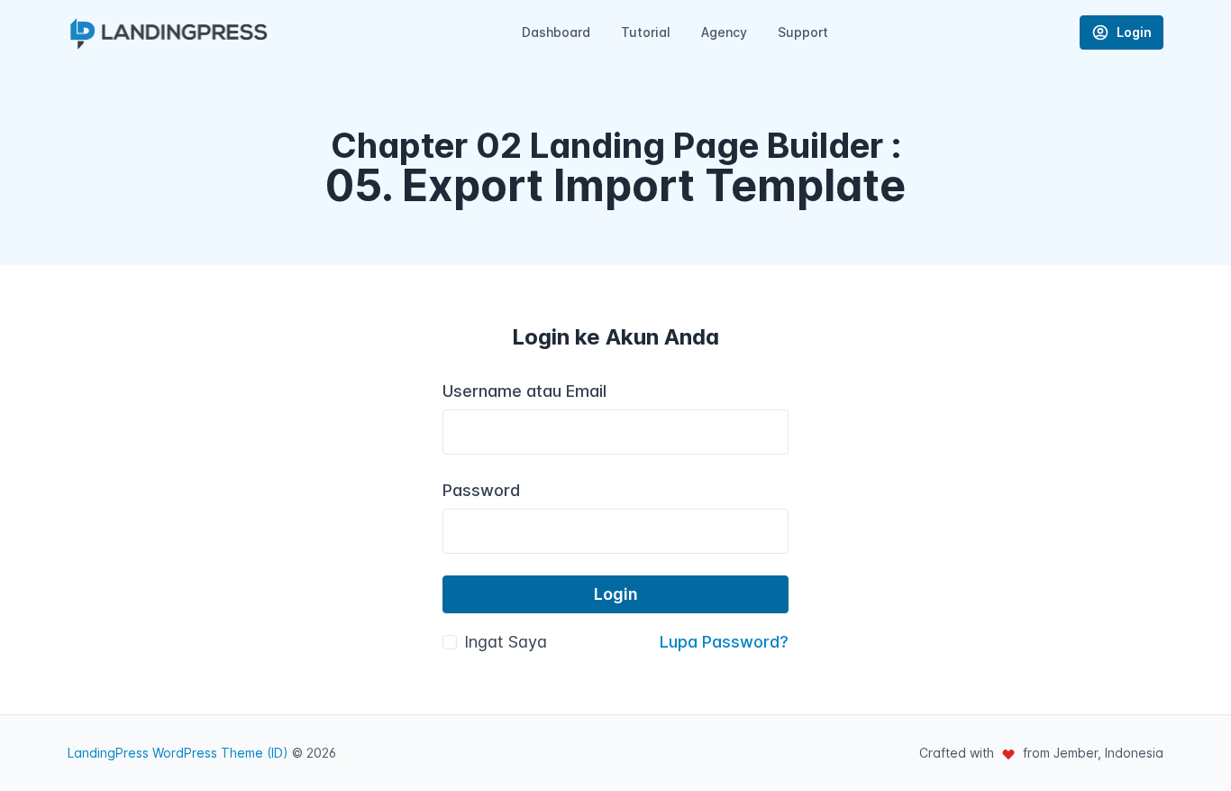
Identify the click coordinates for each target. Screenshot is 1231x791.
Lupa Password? (724, 641)
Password (481, 490)
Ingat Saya (505, 641)
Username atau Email (524, 391)
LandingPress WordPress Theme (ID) (178, 752)
